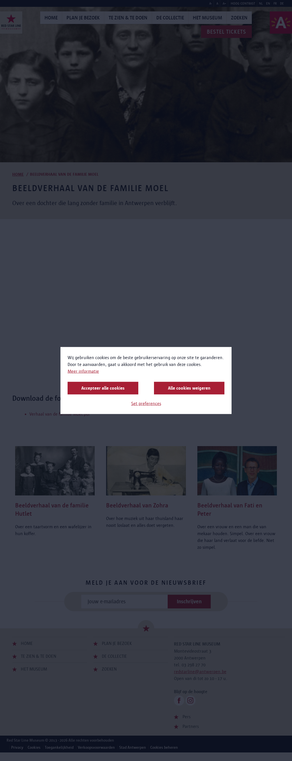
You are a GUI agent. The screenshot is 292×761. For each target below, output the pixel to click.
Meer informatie (83, 371)
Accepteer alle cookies (103, 388)
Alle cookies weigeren (189, 388)
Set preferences (146, 403)
